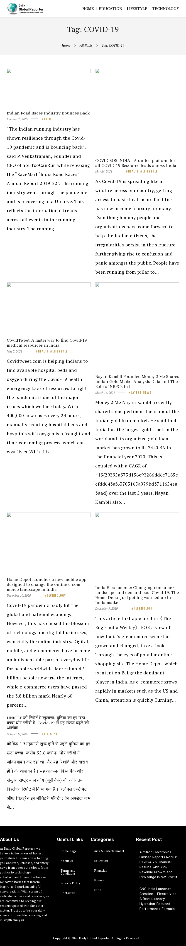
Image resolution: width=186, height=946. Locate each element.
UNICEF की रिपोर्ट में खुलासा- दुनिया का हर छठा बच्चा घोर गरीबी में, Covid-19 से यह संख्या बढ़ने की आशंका (48, 722)
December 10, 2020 (19, 595)
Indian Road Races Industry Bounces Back (48, 113)
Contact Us (68, 893)
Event (48, 119)
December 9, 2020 (106, 608)
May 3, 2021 (14, 351)
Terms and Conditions (68, 871)
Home (66, 45)
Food (97, 890)
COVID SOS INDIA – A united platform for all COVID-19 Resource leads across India (135, 163)
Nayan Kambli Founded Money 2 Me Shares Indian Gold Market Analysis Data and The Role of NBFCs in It (137, 381)
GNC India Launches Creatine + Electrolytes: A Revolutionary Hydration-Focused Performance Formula (158, 899)
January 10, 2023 (17, 119)
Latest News (141, 392)
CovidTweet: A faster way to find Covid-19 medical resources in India (47, 343)
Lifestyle (150, 171)
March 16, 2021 (105, 393)
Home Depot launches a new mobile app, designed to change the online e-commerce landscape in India (47, 584)
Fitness (99, 880)
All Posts (86, 45)
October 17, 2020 (17, 734)
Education (101, 861)
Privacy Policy (71, 883)
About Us (67, 861)
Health (133, 171)
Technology (56, 595)
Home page (69, 851)
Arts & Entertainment (109, 851)
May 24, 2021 (103, 171)
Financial (100, 870)
